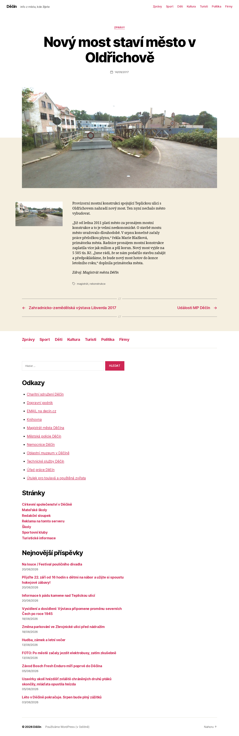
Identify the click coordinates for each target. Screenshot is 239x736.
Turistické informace (39, 538)
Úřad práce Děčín (41, 470)
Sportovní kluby (35, 532)
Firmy (228, 6)
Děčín (12, 6)
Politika (216, 6)
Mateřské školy (34, 510)
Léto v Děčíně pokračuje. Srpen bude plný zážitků (62, 697)
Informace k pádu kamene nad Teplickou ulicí (58, 595)
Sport (169, 6)
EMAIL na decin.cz (41, 411)
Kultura (191, 6)
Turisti (204, 6)
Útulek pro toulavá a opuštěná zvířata (56, 478)
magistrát (82, 283)
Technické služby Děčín (45, 461)
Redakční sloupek (36, 516)
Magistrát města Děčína (45, 428)
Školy (26, 527)
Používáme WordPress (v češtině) (67, 727)
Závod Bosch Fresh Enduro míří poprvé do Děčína (62, 666)
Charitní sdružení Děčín (45, 394)
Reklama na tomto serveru (43, 521)
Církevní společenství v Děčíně (47, 504)
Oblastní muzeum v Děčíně (48, 453)
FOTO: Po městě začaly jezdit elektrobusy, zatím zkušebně (69, 653)
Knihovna (34, 419)
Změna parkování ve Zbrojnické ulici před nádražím (63, 627)
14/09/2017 (122, 72)
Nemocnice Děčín (41, 445)
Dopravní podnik (40, 403)
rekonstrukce (98, 283)
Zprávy (157, 6)
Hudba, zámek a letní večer (44, 640)
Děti (180, 6)
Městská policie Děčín (44, 436)
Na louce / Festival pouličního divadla (52, 564)
